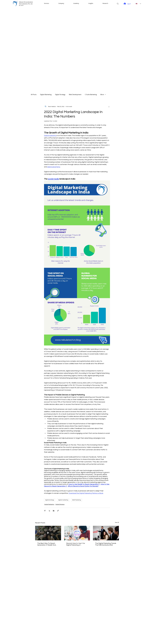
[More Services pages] (49, 3)
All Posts (34, 94)
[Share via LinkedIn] (53, 510)
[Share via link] (58, 510)
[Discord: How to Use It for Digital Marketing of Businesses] (77, 533)
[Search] (117, 3)
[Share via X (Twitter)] (49, 510)
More (102, 94)
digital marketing (63, 500)
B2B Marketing (76, 500)
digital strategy (49, 500)
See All (117, 522)
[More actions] (109, 107)
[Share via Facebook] (45, 510)
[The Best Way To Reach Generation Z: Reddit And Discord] (48, 533)
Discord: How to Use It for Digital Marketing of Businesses (75, 544)
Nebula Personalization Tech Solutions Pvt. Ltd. (26, 3)
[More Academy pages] (79, 3)
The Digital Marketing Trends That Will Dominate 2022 (105, 544)
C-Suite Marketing (91, 94)
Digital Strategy (60, 94)
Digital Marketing (46, 94)
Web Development (75, 94)
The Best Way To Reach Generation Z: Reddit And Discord (46, 544)
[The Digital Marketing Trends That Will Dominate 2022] (106, 533)
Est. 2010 (21, 5)
